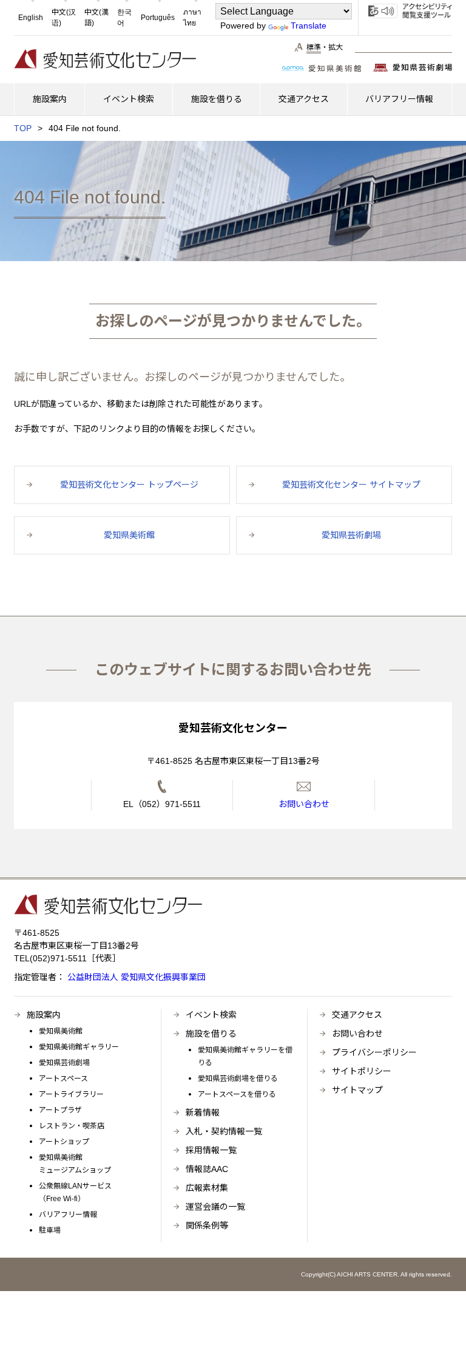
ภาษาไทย (192, 17)
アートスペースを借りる (237, 1094)
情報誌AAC (207, 1169)
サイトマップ (357, 1090)
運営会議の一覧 (215, 1207)
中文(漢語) (96, 17)
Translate (308, 25)
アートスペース (63, 1078)
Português (158, 17)
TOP (23, 128)
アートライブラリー (71, 1094)
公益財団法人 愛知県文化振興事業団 (135, 977)
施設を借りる (211, 1033)
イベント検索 (211, 1015)
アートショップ (64, 1141)
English (30, 17)
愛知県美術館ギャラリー (79, 1047)
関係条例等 (207, 1225)
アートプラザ (60, 1110)
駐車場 (50, 1230)
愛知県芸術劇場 (64, 1062)
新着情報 (203, 1112)
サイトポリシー (361, 1071)
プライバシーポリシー (374, 1052)
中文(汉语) (64, 17)
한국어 (124, 17)
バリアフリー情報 (68, 1214)
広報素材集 (207, 1188)
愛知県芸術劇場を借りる (238, 1078)
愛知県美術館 (61, 1031)
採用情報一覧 (211, 1150)
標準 (313, 47)
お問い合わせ (357, 1033)
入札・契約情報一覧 (224, 1131)
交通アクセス (357, 1015)
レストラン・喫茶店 (71, 1126)
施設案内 (44, 1015)
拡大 (335, 47)
